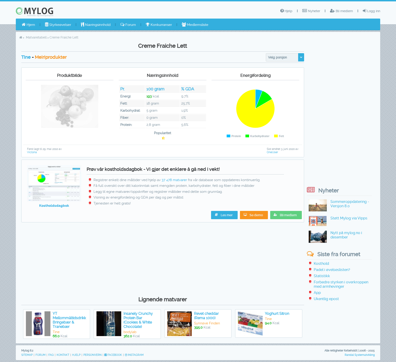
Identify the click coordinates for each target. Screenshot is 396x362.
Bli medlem (344, 11)
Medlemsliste (197, 25)
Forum (130, 25)
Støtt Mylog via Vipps (348, 218)
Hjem (30, 25)
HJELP (76, 354)
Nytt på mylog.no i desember (346, 235)
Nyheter (313, 11)
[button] (286, 215)
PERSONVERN (92, 354)
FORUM (40, 354)
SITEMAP (27, 354)
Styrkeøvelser (59, 25)
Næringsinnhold (97, 25)
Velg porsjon (277, 57)
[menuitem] (28, 25)
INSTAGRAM (135, 354)
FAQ (51, 354)
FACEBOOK (114, 354)
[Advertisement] (162, 258)
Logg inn (373, 11)
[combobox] (285, 57)
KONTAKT (63, 354)
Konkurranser (161, 25)
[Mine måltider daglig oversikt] (54, 200)
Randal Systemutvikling (360, 354)
